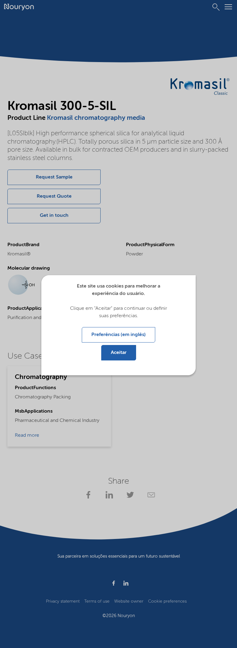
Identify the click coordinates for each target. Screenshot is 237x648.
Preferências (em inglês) (118, 334)
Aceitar (119, 352)
